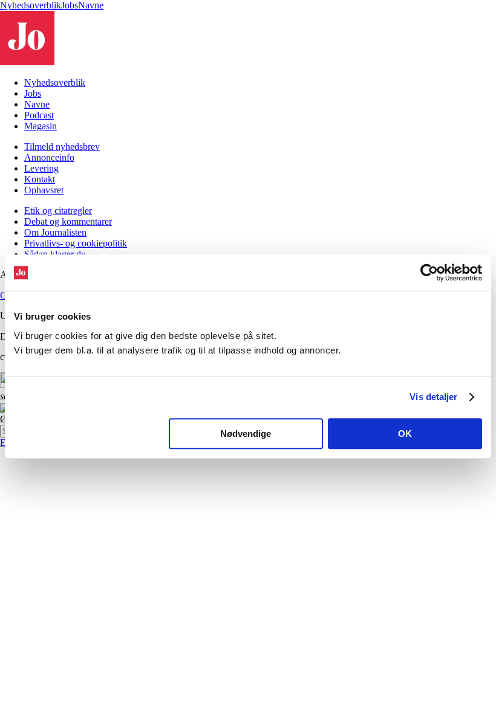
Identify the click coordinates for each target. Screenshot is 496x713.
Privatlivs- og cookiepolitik (75, 243)
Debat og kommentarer (68, 221)
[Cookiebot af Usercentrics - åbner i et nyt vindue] (429, 272)
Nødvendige (245, 433)
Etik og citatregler (58, 210)
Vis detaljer (433, 397)
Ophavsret (44, 190)
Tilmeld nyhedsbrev (62, 146)
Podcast (39, 115)
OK (405, 433)
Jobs (69, 5)
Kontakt (39, 179)
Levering (41, 168)
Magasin (40, 126)
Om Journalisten (55, 232)
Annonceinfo (49, 157)
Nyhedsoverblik (30, 5)
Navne (90, 5)
